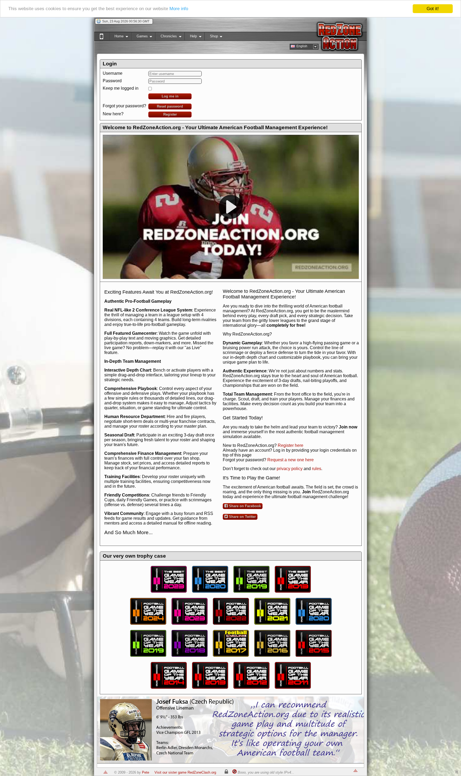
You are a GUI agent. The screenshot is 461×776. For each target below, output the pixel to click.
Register (170, 114)
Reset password (170, 106)
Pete (145, 772)
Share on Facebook (244, 506)
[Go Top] (105, 772)
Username (112, 73)
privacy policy (290, 468)
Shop (211, 37)
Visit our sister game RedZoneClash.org (185, 772)
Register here (290, 445)
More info (178, 8)
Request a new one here (290, 460)
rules (316, 468)
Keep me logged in (120, 88)
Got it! (433, 8)
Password (112, 80)
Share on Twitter (242, 517)
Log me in (170, 96)
